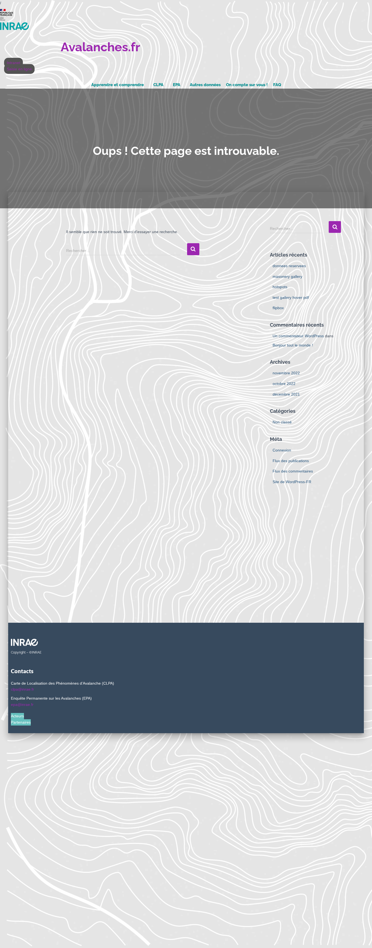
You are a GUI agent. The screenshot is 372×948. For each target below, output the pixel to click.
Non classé (282, 422)
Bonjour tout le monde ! (293, 345)
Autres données (205, 84)
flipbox (278, 308)
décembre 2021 (286, 394)
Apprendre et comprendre (117, 84)
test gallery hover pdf (291, 297)
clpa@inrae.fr (22, 689)
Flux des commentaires (293, 471)
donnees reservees (289, 266)
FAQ (277, 84)
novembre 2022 (286, 373)
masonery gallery (287, 276)
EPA (176, 84)
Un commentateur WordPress (298, 336)
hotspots (280, 287)
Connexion (282, 450)
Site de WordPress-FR (292, 482)
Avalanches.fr (100, 47)
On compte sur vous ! (247, 84)
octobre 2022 (284, 383)
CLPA (158, 84)
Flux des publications (291, 461)
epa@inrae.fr (22, 704)
